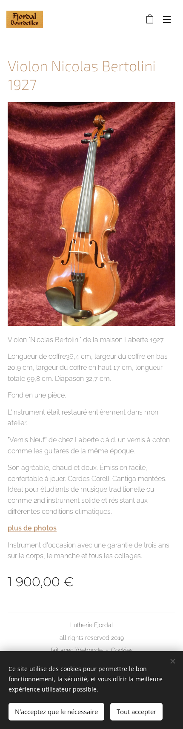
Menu (166, 19)
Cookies (122, 650)
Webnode (89, 650)
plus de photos (32, 528)
